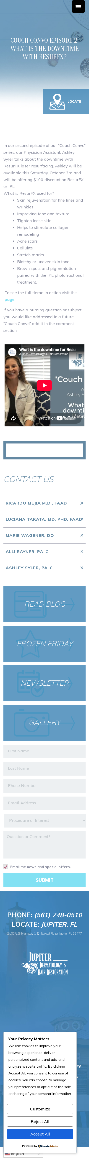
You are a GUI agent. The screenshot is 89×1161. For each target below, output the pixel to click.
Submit (45, 880)
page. (10, 299)
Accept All (40, 1134)
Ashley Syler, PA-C (29, 567)
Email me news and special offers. (40, 866)
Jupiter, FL (59, 924)
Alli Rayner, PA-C (27, 551)
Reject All (40, 1121)
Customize (40, 1109)
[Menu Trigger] (78, 6)
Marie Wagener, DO (30, 535)
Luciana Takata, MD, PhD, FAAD (44, 519)
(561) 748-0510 (58, 915)
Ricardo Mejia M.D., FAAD (36, 503)
